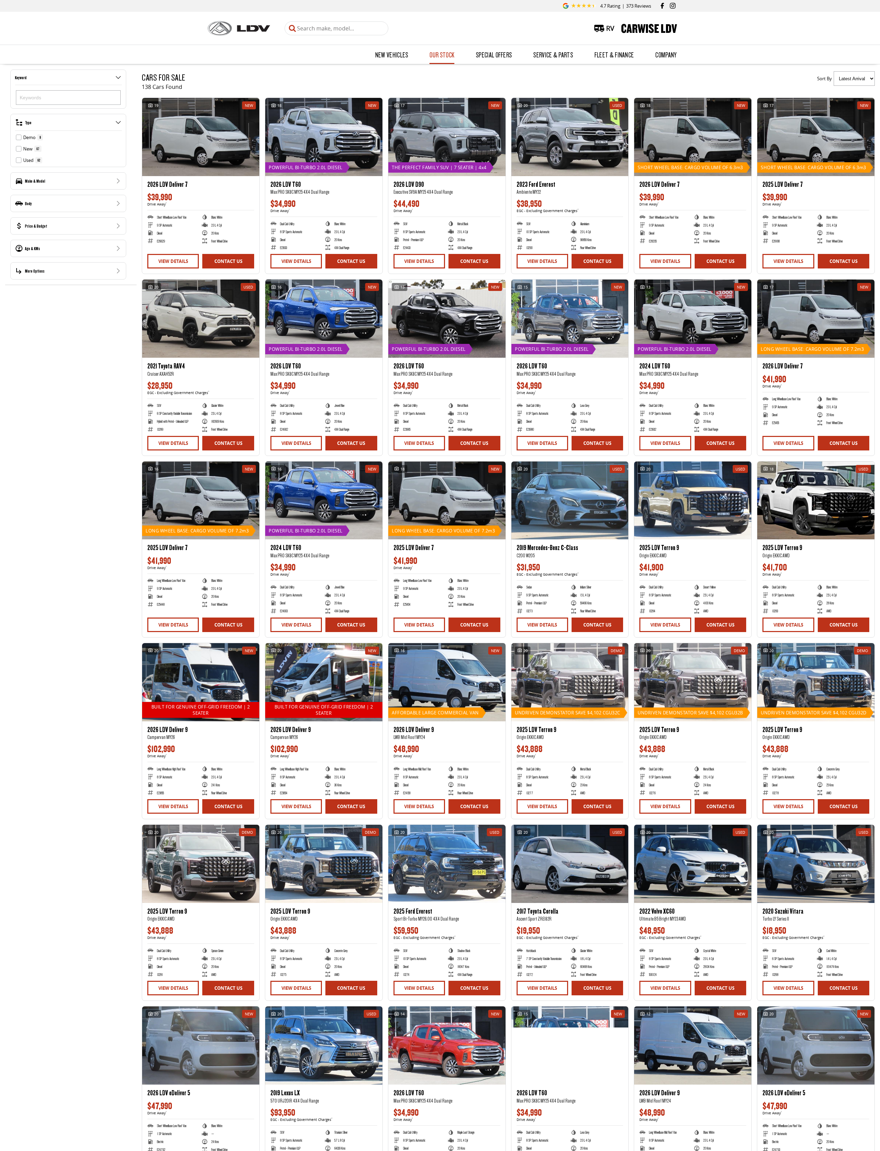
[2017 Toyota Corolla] (570, 864)
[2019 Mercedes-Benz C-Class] (570, 501)
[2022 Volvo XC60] (692, 864)
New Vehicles (391, 54)
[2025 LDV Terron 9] (692, 501)
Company (665, 54)
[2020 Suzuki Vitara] (815, 864)
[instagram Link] (672, 5)
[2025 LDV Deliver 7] (815, 137)
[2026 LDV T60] (323, 137)
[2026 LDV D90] (447, 137)
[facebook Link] (662, 5)
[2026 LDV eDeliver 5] (200, 1045)
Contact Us (228, 261)
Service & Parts (553, 54)
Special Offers (494, 54)
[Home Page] (238, 28)
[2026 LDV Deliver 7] (200, 137)
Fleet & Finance (614, 54)
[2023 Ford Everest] (570, 137)
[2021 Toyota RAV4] (200, 319)
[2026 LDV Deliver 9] (200, 682)
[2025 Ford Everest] (447, 864)
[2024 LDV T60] (692, 319)
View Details (173, 261)
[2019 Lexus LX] (323, 1045)
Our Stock (441, 54)
